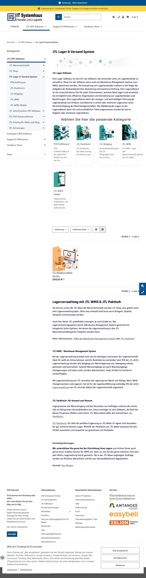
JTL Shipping (105, 144)
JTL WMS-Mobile (18, 105)
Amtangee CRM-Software (19, 133)
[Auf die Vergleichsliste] (73, 250)
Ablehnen (120, 565)
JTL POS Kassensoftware (21, 116)
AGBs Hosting (81, 507)
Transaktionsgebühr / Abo (86, 519)
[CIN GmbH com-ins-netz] (25, 17)
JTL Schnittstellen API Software (24, 111)
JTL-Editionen (47, 504)
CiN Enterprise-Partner (51, 496)
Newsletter (45, 511)
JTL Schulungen (17, 128)
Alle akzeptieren (120, 550)
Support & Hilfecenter (17, 139)
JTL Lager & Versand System (23, 76)
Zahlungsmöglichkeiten (51, 534)
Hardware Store (14, 145)
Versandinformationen (50, 538)
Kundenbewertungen (50, 507)
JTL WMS (126, 144)
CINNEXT (14, 26)
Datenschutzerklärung (84, 500)
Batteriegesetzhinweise (85, 527)
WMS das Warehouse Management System (94, 338)
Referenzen (46, 526)
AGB (77, 504)
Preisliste (45, 515)
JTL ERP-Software (16, 58)
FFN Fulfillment (61, 144)
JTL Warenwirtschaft (19, 65)
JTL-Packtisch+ (59, 423)
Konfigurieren (120, 558)
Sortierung (59, 229)
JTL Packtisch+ (84, 144)
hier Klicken (67, 465)
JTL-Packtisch (127, 338)
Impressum (80, 515)
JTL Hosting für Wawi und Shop (24, 122)
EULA (77, 511)
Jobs (43, 530)
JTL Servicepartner (49, 500)
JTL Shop (13, 71)
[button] (123, 17)
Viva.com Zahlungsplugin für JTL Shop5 (55, 520)
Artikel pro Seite (79, 229)
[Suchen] (58, 17)
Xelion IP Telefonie (83, 496)
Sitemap (78, 523)
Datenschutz (26, 569)
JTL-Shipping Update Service (62, 274)
